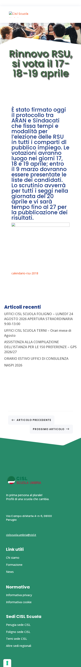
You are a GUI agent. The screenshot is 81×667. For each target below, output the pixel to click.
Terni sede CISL (16, 639)
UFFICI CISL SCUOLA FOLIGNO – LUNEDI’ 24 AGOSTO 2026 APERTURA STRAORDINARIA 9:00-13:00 (38, 319)
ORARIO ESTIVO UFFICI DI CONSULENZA (36, 358)
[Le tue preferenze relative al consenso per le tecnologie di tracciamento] (7, 663)
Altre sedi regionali (18, 646)
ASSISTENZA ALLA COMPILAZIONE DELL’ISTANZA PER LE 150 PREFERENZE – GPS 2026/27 (40, 347)
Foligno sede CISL (18, 632)
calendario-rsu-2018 (24, 273)
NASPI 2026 (13, 365)
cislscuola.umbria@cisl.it (21, 535)
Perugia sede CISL (18, 625)
